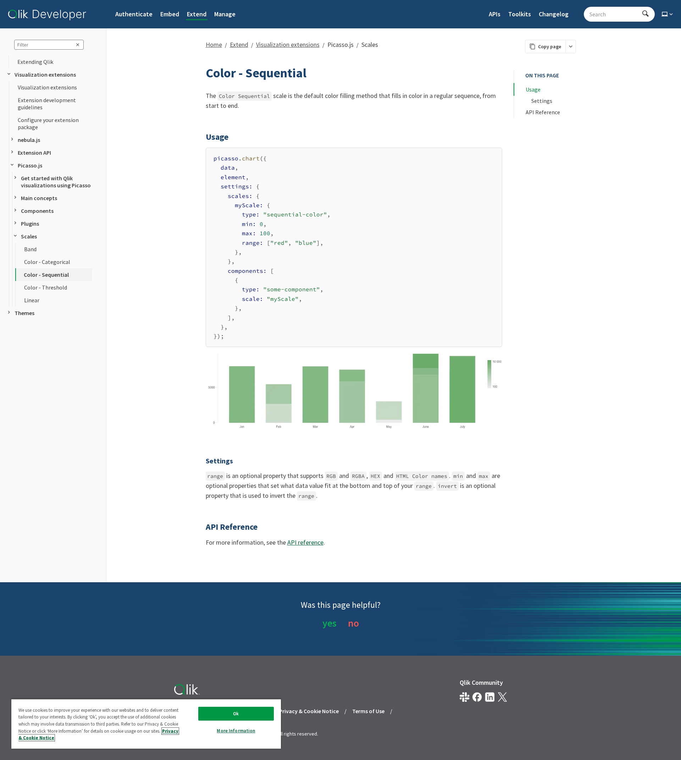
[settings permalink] (201, 461)
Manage (225, 14)
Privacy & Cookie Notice (309, 711)
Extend (196, 14)
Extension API (34, 152)
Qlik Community (481, 682)
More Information (236, 731)
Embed (169, 14)
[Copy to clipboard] (493, 155)
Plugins (30, 223)
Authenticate (134, 14)
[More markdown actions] (570, 46)
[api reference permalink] (201, 527)
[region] (146, 724)
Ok (236, 714)
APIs (494, 14)
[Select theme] (667, 14)
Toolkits (519, 14)
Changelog (554, 14)
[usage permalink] (201, 137)
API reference (305, 542)
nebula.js (29, 139)
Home (214, 44)
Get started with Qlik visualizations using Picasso (56, 182)
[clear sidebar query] (77, 45)
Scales (29, 236)
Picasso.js (30, 165)
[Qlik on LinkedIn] (489, 697)
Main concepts (39, 198)
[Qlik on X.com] (502, 697)
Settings (541, 100)
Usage (533, 89)
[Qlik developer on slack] (464, 697)
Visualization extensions (45, 74)
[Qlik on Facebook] (477, 697)
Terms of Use (368, 711)
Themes (24, 312)
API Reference (543, 112)
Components (37, 210)
